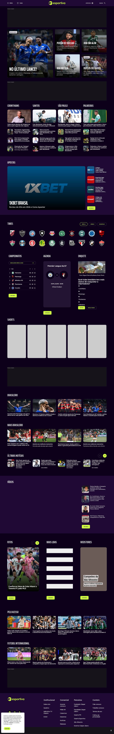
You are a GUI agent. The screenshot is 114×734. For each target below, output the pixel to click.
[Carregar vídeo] (94, 489)
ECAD (45, 717)
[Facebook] (10, 712)
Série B (92, 224)
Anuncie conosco (63, 705)
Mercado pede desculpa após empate (43, 446)
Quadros (46, 708)
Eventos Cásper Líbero (81, 726)
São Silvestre (78, 722)
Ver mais (91, 208)
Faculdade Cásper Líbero (80, 710)
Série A (84, 224)
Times (20, 3)
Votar (81, 308)
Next (105, 456)
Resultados (91, 308)
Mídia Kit (63, 710)
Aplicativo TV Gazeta (48, 712)
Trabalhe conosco (98, 708)
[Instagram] (15, 712)
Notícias (62, 720)
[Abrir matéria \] (19, 116)
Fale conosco (97, 704)
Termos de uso (97, 711)
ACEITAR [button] (7, 728)
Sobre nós (47, 704)
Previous (100, 456)
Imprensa (63, 717)
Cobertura (63, 713)
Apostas (88, 3)
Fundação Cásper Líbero (79, 705)
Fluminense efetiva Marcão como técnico (94, 446)
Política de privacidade (96, 716)
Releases (63, 724)
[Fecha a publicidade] (111, 730)
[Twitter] (19, 712)
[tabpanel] (57, 464)
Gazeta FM (77, 715)
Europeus (102, 224)
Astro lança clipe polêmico (21, 149)
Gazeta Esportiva (79, 718)
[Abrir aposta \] (46, 188)
